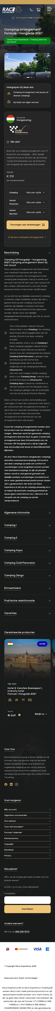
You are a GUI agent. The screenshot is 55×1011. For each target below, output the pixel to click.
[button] (28, 77)
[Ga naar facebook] (5, 785)
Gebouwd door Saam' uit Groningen (21, 978)
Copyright (8, 844)
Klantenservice (11, 838)
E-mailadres (9, 894)
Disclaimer (9, 850)
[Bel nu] (31, 9)
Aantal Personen (13, 202)
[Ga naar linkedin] (11, 785)
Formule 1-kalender (13, 833)
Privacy (7, 856)
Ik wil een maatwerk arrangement (25, 237)
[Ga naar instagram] (16, 785)
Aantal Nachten (13, 212)
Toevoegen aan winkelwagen (25, 225)
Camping (13, 193)
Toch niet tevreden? (13, 827)
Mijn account (10, 810)
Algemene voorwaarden (15, 815)
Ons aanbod (10, 821)
